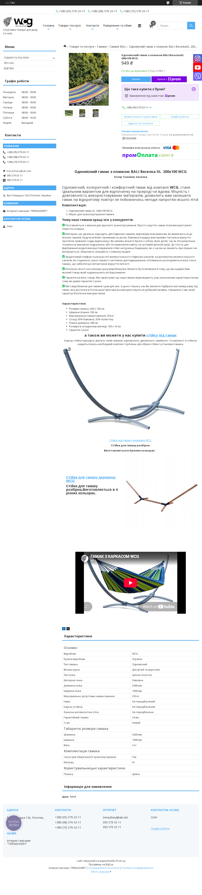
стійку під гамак (161, 335)
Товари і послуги (69, 25)
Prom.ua (120, 861)
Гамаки (102, 46)
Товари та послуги (81, 46)
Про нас (9, 63)
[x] (68, 629)
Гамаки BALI (117, 46)
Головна (48, 25)
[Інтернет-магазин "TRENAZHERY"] (18, 22)
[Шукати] (191, 25)
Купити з (162, 79)
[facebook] (63, 629)
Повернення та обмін (117, 25)
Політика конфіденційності (137, 868)
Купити (136, 79)
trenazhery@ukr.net (19, 171)
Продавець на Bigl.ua (101, 864)
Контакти (92, 25)
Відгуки (9, 68)
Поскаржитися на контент (104, 868)
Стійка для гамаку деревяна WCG (130, 440)
